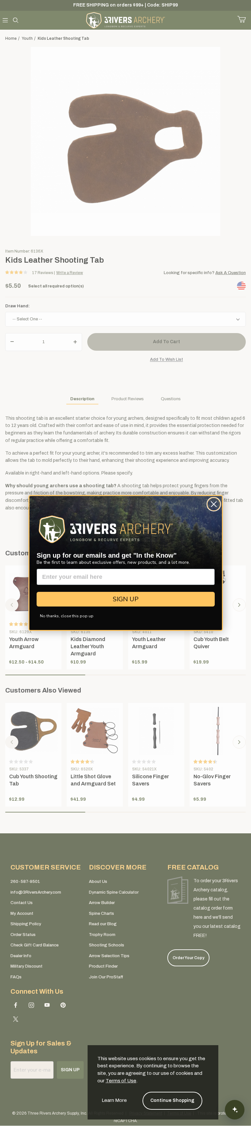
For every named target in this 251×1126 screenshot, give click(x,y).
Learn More (114, 1100)
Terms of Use (121, 1080)
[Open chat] (234, 1109)
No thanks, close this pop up (66, 616)
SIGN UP (126, 599)
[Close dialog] (213, 504)
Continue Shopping (172, 1100)
